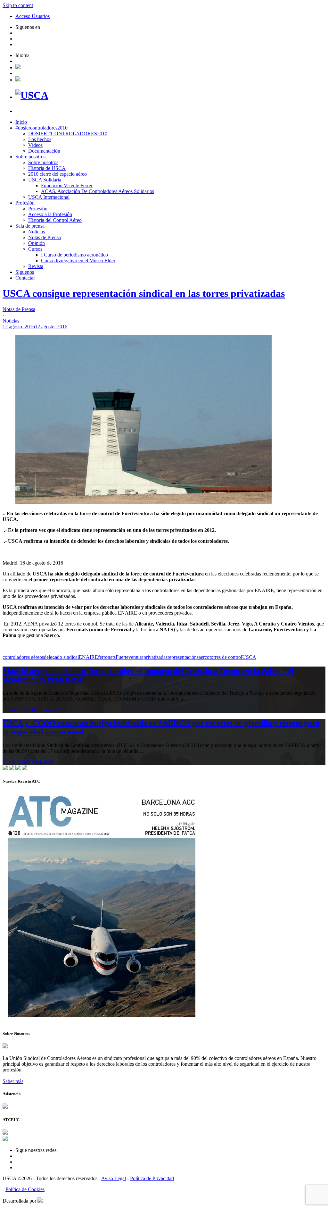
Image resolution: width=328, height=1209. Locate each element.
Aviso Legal (113, 1178)
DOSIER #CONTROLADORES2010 (67, 133)
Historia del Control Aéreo (55, 220)
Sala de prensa (30, 226)
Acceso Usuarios (32, 16)
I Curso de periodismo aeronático (74, 254)
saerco (203, 657)
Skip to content (18, 5)
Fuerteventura (130, 657)
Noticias (36, 231)
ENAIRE (88, 657)
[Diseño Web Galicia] (40, 1201)
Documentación (44, 151)
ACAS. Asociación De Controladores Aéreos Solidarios (97, 191)
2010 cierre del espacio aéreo (57, 174)
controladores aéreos (23, 657)
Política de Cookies (25, 1189)
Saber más (13, 1081)
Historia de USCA (47, 168)
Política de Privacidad (152, 1178)
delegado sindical (61, 657)
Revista (35, 266)
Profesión (25, 203)
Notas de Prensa (44, 237)
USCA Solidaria (44, 179)
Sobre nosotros (30, 156)
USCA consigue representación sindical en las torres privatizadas (144, 293)
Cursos (35, 249)
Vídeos (35, 145)
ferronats (107, 657)
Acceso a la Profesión (50, 214)
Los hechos (39, 139)
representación (182, 657)
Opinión (36, 243)
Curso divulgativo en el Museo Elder (78, 260)
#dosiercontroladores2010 (41, 127)
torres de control (225, 657)
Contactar (25, 278)
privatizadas (156, 657)
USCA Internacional (49, 197)
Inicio (21, 122)
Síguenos (24, 272)
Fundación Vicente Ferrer (67, 185)
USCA (249, 657)
